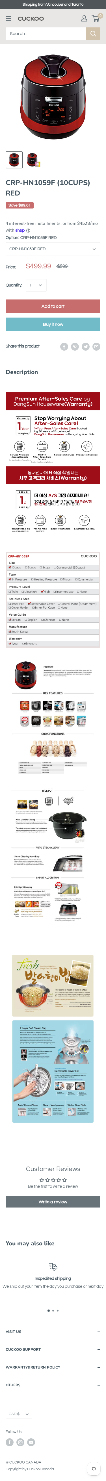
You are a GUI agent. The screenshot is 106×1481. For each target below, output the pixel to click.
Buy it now (53, 324)
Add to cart (53, 306)
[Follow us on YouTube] (31, 1442)
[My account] (84, 18)
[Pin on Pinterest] (75, 346)
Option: (31, 238)
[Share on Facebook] (64, 346)
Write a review (53, 1202)
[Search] (93, 33)
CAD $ (14, 1414)
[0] (95, 18)
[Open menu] (8, 18)
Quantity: (14, 285)
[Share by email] (96, 346)
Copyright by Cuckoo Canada (30, 1469)
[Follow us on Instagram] (20, 1442)
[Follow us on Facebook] (10, 1442)
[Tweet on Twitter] (86, 346)
